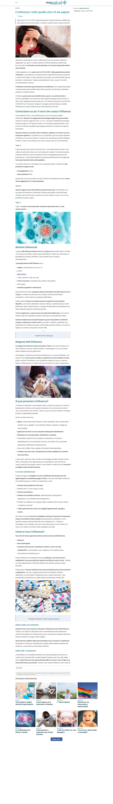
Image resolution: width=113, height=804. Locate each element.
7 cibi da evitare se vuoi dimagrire (66, 731)
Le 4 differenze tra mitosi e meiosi (22, 731)
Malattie (17, 8)
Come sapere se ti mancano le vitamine (44, 703)
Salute (17, 700)
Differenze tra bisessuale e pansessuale (83, 704)
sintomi (18, 251)
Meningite (49, 336)
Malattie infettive (54, 619)
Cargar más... (56, 739)
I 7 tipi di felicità (63, 702)
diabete (38, 502)
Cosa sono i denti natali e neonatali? (87, 731)
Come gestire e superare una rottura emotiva (44, 732)
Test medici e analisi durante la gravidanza (24, 703)
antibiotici (48, 558)
